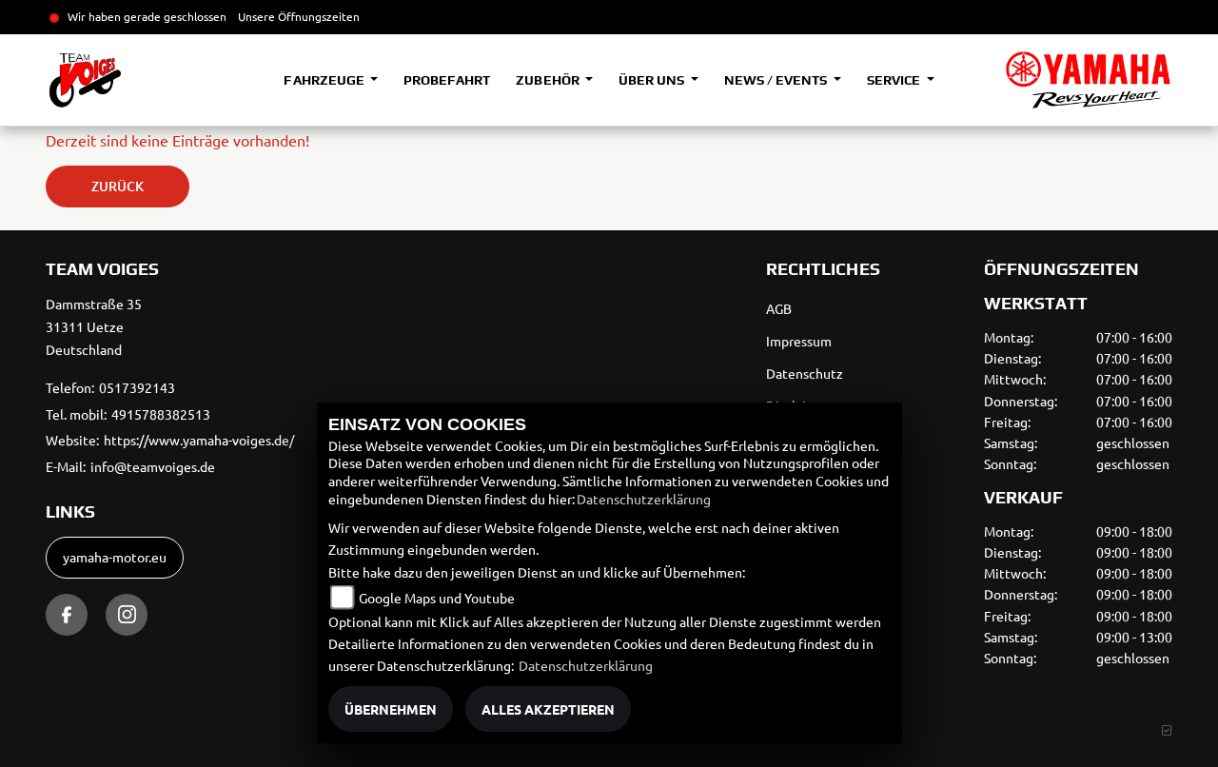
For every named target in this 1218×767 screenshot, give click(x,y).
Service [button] (895, 80)
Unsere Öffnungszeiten (299, 16)
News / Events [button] (777, 80)
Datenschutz (804, 373)
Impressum (799, 340)
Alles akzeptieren (548, 709)
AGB (779, 308)
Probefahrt (446, 80)
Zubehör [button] (548, 80)
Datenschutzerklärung (644, 498)
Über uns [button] (653, 80)
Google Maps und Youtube (437, 597)
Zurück (117, 186)
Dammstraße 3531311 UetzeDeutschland (94, 326)
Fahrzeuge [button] (325, 80)
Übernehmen (390, 709)
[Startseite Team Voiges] (1088, 79)
